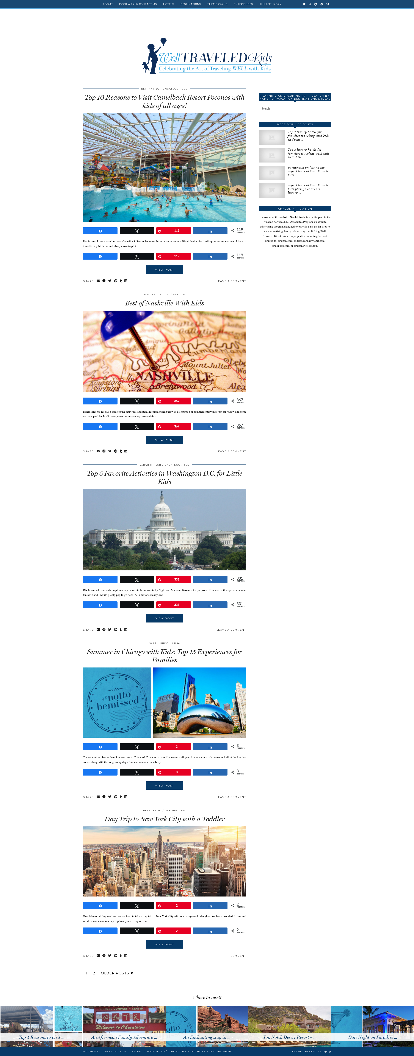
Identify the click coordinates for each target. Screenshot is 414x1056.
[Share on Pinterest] (116, 281)
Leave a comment (231, 281)
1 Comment (237, 955)
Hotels (168, 4)
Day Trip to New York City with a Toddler (164, 819)
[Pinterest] (315, 4)
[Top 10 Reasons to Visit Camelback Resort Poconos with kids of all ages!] (164, 221)
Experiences (243, 4)
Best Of (179, 294)
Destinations (190, 4)
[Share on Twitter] (110, 281)
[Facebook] (321, 4)
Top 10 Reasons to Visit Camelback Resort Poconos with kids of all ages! (165, 101)
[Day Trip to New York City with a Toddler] (164, 895)
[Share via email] (98, 281)
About (108, 4)
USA (177, 643)
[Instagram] (310, 4)
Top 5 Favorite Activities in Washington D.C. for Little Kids (164, 477)
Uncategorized (175, 88)
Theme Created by (311, 1051)
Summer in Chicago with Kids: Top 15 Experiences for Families (164, 656)
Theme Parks (217, 4)
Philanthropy (270, 4)
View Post (164, 269)
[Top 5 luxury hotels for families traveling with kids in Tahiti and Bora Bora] (272, 155)
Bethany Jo (150, 88)
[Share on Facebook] (104, 281)
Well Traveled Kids (110, 1051)
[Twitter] (304, 4)
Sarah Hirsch (150, 464)
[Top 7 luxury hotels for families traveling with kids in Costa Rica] (272, 137)
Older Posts (115, 973)
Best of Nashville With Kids (164, 303)
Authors (198, 1051)
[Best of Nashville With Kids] (164, 391)
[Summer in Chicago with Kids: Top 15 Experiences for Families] (164, 737)
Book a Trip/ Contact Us (138, 4)
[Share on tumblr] (121, 281)
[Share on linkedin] (126, 281)
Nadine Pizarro (157, 294)
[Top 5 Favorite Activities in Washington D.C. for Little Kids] (164, 569)
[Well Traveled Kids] (207, 46)
